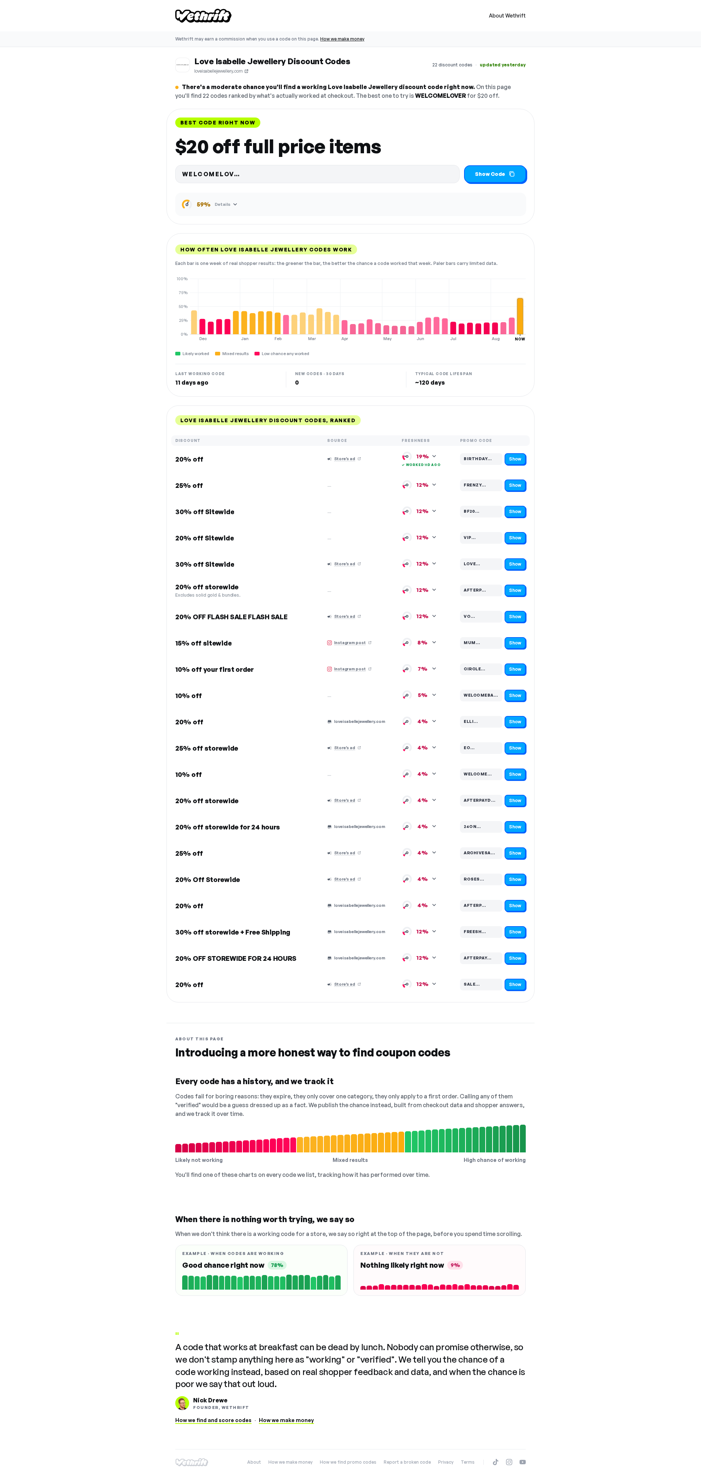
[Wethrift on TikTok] (496, 1462)
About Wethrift (507, 15)
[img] (350, 308)
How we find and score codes (213, 1420)
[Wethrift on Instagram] (509, 1462)
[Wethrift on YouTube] (523, 1462)
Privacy (445, 1462)
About (254, 1462)
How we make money (342, 39)
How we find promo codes (348, 1462)
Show (515, 459)
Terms (468, 1462)
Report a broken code (407, 1462)
